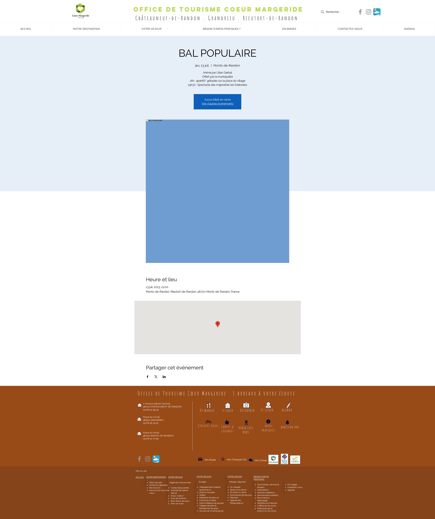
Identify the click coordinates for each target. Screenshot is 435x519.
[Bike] (208, 421)
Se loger (202, 482)
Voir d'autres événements (217, 103)
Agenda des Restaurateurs (236, 501)
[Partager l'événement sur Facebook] (147, 376)
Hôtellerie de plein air (209, 497)
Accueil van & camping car (211, 511)
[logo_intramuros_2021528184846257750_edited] (376, 11)
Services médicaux (266, 492)
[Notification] (287, 422)
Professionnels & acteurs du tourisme (266, 509)
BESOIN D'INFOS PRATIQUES (261, 477)
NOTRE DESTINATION (156, 477)
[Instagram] (368, 11)
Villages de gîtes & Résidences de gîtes (208, 506)
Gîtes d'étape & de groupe (211, 503)
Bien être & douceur (180, 501)
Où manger (235, 487)
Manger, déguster (236, 482)
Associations (263, 490)
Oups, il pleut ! (177, 496)
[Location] (246, 422)
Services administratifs (267, 495)
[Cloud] (223, 459)
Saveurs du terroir (238, 490)
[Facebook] (360, 11)
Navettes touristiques (267, 503)
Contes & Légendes (158, 485)
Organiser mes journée (180, 482)
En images (292, 484)
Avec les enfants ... (179, 498)
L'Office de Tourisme (266, 506)
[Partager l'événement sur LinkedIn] (164, 376)
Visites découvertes (180, 488)
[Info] (268, 421)
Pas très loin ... (155, 488)
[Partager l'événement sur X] (156, 376)
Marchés (234, 497)
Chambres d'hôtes (207, 500)
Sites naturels (155, 482)
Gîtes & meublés (207, 492)
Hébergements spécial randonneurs (209, 488)
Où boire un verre (238, 492)
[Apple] (227, 422)
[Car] (200, 459)
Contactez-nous (295, 487)
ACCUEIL (140, 477)
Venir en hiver (177, 503)
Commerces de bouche (241, 495)
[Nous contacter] (139, 405)
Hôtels (202, 495)
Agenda (291, 490)
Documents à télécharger (263, 499)
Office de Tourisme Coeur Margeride (218, 9)
